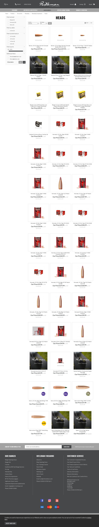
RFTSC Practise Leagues (11, 479)
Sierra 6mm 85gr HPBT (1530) (82, 400)
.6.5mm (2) (12, 41)
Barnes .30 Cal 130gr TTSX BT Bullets (38, 76)
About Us (39, 459)
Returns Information (72, 474)
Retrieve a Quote (41, 469)
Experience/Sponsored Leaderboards (15, 483)
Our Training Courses (42, 464)
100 (33, 259)
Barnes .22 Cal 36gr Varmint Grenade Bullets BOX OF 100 (60, 46)
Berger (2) (12, 20)
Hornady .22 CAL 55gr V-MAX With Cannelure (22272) (60, 253)
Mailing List (40, 471)
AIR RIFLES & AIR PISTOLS (30, 10)
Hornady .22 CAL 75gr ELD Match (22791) (38, 312)
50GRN (65, 52)
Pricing (7, 469)
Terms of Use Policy (72, 469)
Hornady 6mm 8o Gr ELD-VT (38, 371)
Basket (90, 4)
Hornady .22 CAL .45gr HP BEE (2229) (61, 135)
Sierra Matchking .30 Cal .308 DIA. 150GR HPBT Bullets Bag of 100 (60, 431)
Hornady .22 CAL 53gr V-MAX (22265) (38, 223)
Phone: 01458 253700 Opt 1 (44, 481)
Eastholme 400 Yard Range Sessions (14, 467)
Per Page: (42, 22)
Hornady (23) (13, 22)
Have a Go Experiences (11, 476)
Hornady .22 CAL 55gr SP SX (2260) (82, 223)
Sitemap (39, 476)
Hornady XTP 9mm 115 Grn (60, 371)
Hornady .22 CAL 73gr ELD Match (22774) (82, 283)
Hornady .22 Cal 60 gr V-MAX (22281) (82, 253)
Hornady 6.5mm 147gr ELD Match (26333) (82, 342)
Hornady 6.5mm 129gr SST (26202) (60, 341)
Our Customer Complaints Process (76, 459)
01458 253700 (27, 4)
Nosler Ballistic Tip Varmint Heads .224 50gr (82, 371)
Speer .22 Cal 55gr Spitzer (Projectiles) (82, 431)
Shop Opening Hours (42, 462)
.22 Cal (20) (12, 36)
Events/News (8, 474)
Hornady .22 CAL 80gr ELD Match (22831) (60, 312)
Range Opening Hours (11, 459)
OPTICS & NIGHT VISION (63, 10)
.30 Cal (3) (12, 39)
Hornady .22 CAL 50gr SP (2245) (60, 164)
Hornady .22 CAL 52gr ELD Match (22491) (60, 194)
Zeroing (81, 4)
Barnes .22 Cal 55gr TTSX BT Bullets (82, 45)
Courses (7, 464)
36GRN (55, 52)
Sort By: (30, 22)
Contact (19, 4)
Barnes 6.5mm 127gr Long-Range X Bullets (60, 76)
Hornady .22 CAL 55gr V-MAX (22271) (38, 253)
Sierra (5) (12, 24)
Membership (8, 471)
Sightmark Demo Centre (11, 481)
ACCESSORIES (47, 10)
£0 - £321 (10, 49)
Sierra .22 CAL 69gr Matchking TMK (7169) (38, 401)
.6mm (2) (12, 43)
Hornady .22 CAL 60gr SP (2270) (38, 282)
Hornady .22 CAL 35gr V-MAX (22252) (82, 135)
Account (72, 4)
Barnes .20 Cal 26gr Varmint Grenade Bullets (38, 46)
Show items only (15, 56)
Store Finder (40, 467)
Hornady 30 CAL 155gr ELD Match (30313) (38, 342)
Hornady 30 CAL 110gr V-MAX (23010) (83, 312)
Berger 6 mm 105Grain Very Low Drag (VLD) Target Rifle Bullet (38, 105)
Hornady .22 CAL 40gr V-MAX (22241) (38, 164)
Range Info (8, 462)
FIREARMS (14, 10)
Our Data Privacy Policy (73, 462)
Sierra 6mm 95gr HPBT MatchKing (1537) (38, 431)
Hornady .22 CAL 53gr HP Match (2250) (82, 194)
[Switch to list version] (89, 22)
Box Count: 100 (38, 407)
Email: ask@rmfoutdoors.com (45, 479)
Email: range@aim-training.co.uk (14, 486)
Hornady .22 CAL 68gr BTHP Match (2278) (60, 283)
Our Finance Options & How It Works (77, 464)
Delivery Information (72, 471)
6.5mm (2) (12, 30)
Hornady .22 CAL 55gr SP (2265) (60, 223)
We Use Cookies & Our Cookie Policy (77, 476)
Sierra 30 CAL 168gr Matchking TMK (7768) (60, 401)
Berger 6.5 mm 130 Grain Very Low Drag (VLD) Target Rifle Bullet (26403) (82, 106)
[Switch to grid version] (85, 22)
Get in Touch (40, 474)
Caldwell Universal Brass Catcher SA (38, 134)
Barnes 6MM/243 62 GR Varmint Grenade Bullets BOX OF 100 (82, 76)
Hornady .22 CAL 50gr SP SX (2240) (82, 164)
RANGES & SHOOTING (81, 10)
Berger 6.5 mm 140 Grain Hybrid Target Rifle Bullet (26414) (60, 105)
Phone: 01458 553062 (11, 488)
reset (20, 62)
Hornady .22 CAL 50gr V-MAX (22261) (38, 194)
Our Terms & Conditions (73, 467)
